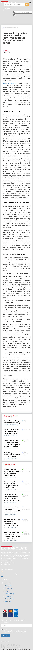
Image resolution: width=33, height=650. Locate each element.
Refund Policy (9, 599)
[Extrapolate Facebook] (1, 572)
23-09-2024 (13, 435)
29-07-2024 (13, 458)
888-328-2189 (6, 564)
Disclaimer (8, 596)
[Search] (14, 15)
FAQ (6, 591)
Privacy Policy (9, 593)
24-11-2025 (13, 527)
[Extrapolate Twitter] (16, 574)
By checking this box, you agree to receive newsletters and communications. (17, 631)
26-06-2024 (13, 424)
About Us (8, 586)
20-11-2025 (13, 540)
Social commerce (9, 83)
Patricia (6, 51)
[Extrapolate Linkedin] (2, 576)
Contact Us (8, 588)
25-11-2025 (13, 515)
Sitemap (8, 601)
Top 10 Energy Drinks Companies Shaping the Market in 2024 (11, 431)
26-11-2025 (13, 502)
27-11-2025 (13, 477)
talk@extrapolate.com (8, 562)
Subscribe (6, 635)
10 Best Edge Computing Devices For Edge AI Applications (12, 455)
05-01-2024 (13, 448)
